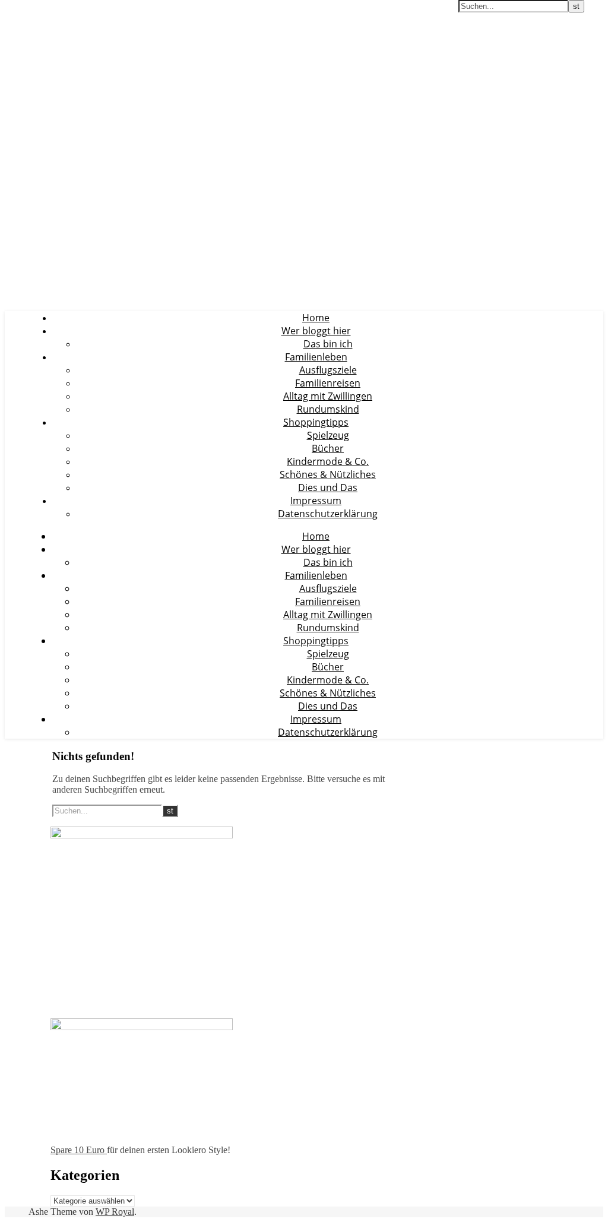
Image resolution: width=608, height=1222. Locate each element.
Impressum (315, 500)
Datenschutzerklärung (328, 513)
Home (316, 317)
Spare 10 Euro (78, 1150)
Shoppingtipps (316, 422)
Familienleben (316, 356)
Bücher (328, 448)
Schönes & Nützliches (328, 474)
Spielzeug (328, 435)
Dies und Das (327, 487)
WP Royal (115, 1212)
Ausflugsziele (328, 369)
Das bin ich (328, 343)
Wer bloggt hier (316, 330)
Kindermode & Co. (328, 461)
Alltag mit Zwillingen (327, 396)
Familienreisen (327, 383)
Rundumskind (328, 409)
